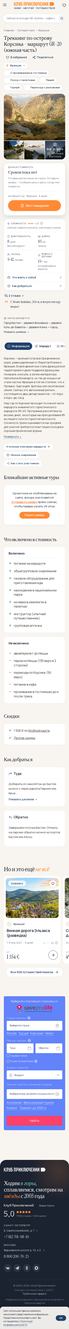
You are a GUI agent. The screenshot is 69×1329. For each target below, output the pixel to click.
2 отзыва (14, 295)
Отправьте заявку (24, 502)
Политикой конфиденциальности (18, 1323)
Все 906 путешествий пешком (32, 972)
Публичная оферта (34, 1293)
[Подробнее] (53, 955)
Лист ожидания (37, 205)
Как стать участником (25, 463)
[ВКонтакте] (8, 1268)
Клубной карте (39, 730)
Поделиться (45, 57)
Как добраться (22, 286)
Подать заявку (34, 515)
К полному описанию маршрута (26, 446)
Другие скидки (24, 738)
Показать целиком (15, 332)
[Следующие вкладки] (61, 346)
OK (61, 1318)
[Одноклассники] (27, 1268)
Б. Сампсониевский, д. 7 (19, 1230)
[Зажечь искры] (61, 1167)
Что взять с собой (24, 277)
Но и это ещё (26, 869)
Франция (19, 924)
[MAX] (36, 1268)
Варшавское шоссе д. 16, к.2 (22, 1250)
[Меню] (5, 5)
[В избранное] (52, 883)
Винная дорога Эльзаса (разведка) (28, 933)
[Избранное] (64, 5)
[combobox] (32, 18)
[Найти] (61, 18)
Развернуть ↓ (12, 436)
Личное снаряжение (23, 455)
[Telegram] (17, 1268)
